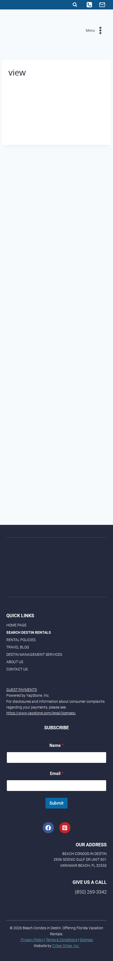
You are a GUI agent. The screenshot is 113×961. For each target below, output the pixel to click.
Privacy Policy (31, 940)
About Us (14, 662)
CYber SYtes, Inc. (65, 946)
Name (56, 745)
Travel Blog (17, 647)
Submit (56, 803)
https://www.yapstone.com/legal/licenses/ (41, 713)
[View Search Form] (75, 4)
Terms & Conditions (61, 940)
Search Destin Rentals (28, 632)
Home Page (16, 625)
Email (56, 773)
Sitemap (86, 940)
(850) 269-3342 (91, 892)
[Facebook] (48, 827)
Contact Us (17, 669)
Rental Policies (20, 640)
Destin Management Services (34, 654)
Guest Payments (21, 690)
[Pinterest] (64, 827)
